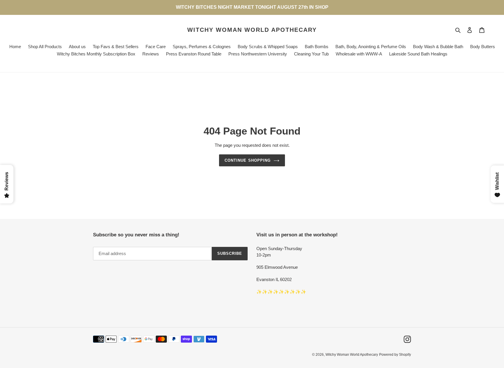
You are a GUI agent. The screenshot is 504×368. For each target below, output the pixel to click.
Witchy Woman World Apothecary (252, 30)
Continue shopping (248, 160)
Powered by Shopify (395, 355)
